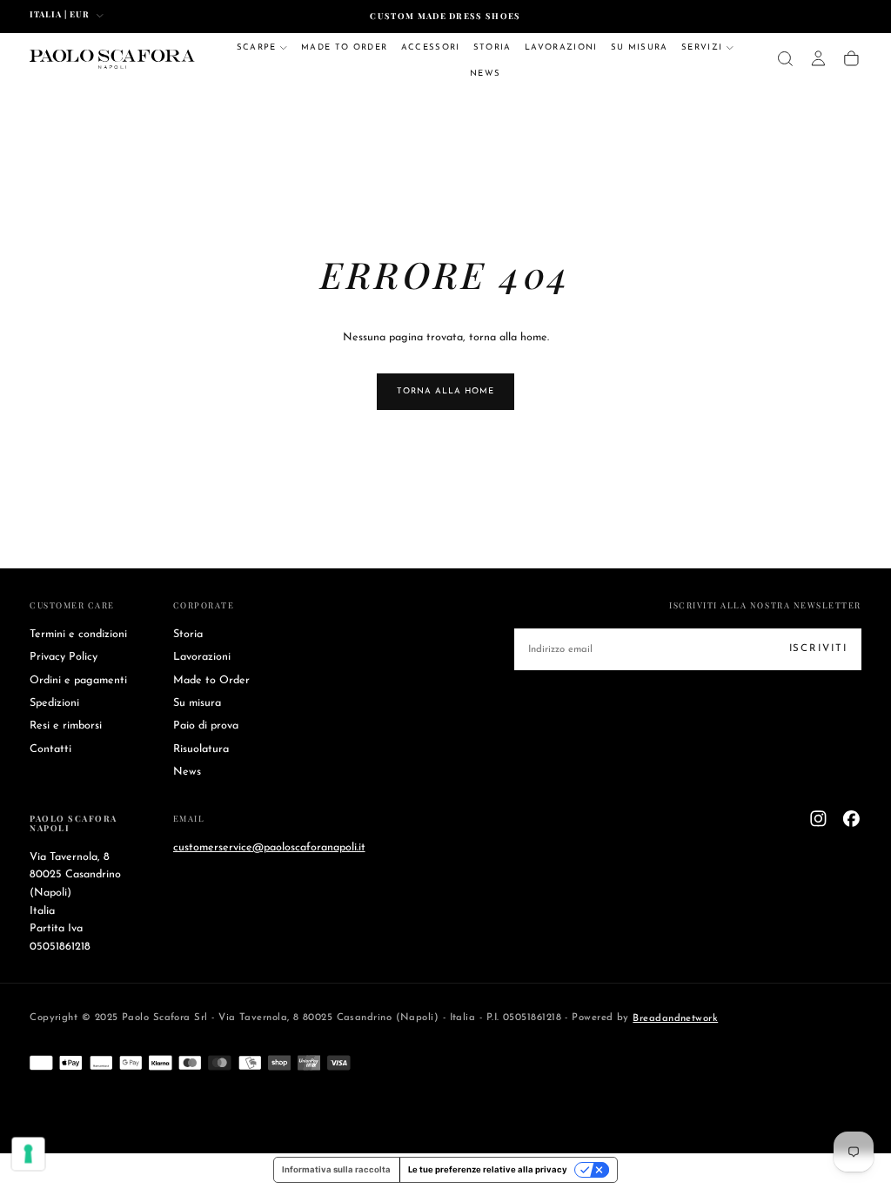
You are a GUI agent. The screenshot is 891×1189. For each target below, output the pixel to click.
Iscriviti (555, 623)
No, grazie (445, 673)
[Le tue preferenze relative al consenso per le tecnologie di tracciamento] (28, 1154)
